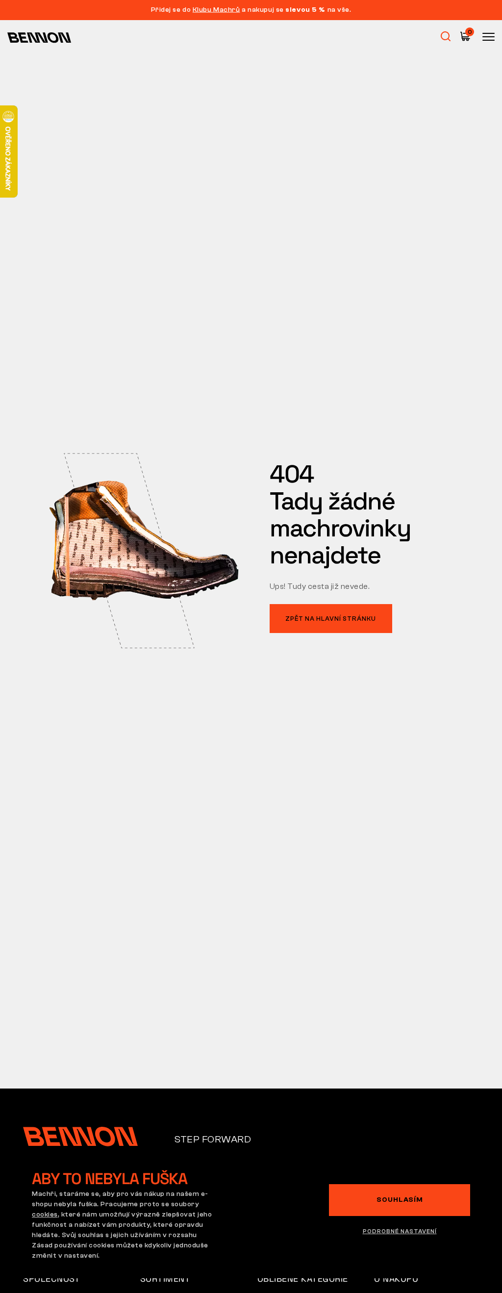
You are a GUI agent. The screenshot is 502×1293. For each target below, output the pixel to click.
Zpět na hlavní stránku (330, 618)
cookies (45, 1214)
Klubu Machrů (216, 10)
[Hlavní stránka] (39, 37)
